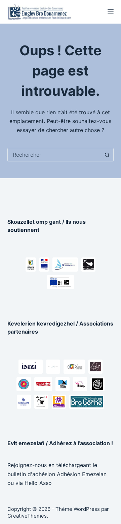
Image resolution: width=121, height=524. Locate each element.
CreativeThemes (27, 516)
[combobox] (54, 154)
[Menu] (111, 12)
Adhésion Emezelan (82, 474)
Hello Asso (38, 483)
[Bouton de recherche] (106, 154)
